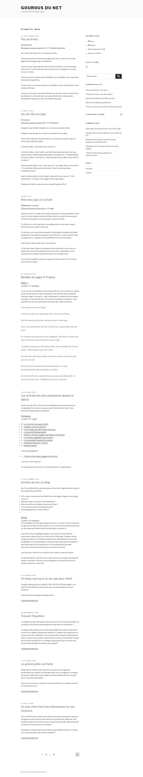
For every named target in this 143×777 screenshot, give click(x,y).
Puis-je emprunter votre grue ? (97, 90)
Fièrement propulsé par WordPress (33, 772)
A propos (89, 168)
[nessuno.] (25, 120)
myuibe (34, 419)
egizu (52, 208)
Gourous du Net (41, 7)
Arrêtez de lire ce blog (35, 482)
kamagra (89, 133)
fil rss (92, 41)
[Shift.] (24, 518)
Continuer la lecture (29, 600)
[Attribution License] (31, 123)
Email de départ (30, 446)
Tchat (88, 153)
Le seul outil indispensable (35, 432)
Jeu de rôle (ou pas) (33, 114)
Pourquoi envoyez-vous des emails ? (99, 94)
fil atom (93, 45)
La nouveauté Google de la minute (38, 440)
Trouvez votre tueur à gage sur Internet (41, 456)
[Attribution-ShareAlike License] (22, 286)
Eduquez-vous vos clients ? (35, 427)
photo (43, 48)
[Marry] (24, 283)
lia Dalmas (35, 286)
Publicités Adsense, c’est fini (36, 443)
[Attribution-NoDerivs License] (31, 48)
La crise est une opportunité (36, 424)
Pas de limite (29, 39)
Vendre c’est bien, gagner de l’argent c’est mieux (44, 435)
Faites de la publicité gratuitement (98, 102)
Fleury (88, 129)
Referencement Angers (94, 140)
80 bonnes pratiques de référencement (100, 98)
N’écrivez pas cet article (36, 199)
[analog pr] (26, 416)
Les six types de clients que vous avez (40, 429)
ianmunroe (35, 520)
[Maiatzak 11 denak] (30, 206)
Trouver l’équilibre (32, 616)
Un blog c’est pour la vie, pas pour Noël (46, 578)
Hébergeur (90, 146)
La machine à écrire (95, 114)
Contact (89, 173)
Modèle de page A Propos (38, 277)
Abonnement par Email (96, 49)
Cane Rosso (54, 123)
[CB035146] (26, 45)
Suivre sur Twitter (94, 53)
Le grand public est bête (37, 664)
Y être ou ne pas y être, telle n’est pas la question (104, 107)
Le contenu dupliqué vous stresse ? (39, 438)
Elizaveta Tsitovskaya (57, 48)
